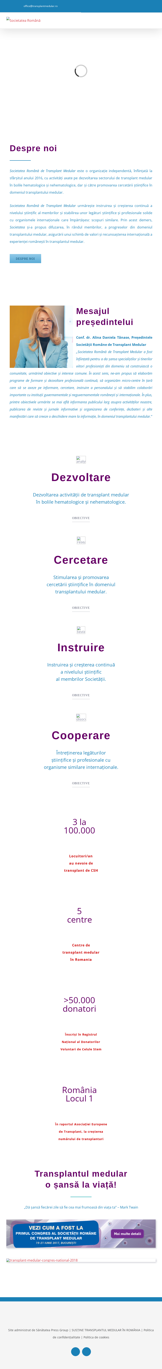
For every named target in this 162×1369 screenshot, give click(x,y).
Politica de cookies (96, 1337)
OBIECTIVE (81, 518)
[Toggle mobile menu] (154, 20)
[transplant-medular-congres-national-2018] (42, 1260)
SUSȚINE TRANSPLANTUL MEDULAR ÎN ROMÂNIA (106, 1330)
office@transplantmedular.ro (41, 6)
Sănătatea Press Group (52, 1330)
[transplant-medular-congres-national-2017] (81, 1221)
